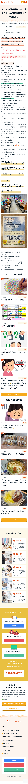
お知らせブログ (7, 743)
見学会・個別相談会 (14, 640)
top (4, 727)
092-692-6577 (14, 673)
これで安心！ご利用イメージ (10, 733)
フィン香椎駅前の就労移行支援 (11, 730)
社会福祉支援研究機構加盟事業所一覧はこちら (14, 703)
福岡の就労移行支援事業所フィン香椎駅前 (15, 776)
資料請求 (14, 625)
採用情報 (5, 753)
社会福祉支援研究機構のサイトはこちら (14, 708)
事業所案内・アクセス (8, 747)
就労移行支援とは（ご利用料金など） (12, 737)
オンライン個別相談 (14, 655)
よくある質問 (6, 750)
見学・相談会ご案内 (8, 740)
